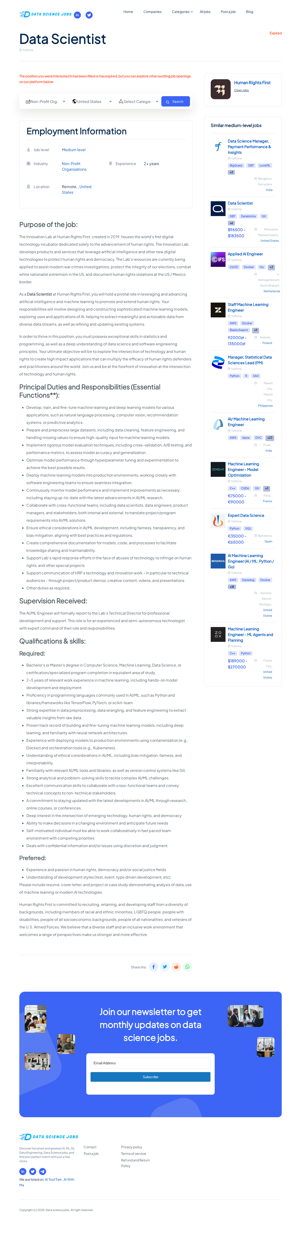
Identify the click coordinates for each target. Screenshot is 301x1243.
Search (177, 101)
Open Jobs (241, 90)
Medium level (74, 149)
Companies (152, 11)
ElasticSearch (239, 330)
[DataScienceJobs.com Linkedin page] (77, 15)
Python (234, 376)
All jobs (205, 11)
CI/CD (234, 267)
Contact (90, 1147)
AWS (233, 323)
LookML (265, 165)
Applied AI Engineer (245, 253)
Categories (181, 11)
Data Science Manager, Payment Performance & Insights (249, 146)
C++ (232, 488)
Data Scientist (240, 203)
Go (262, 267)
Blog (249, 11)
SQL (248, 528)
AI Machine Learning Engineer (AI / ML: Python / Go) (251, 561)
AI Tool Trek (53, 1179)
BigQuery (236, 165)
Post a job (228, 11)
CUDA (245, 488)
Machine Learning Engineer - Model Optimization (243, 469)
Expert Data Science (246, 515)
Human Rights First (252, 82)
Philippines (265, 405)
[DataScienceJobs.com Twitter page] (89, 15)
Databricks (248, 216)
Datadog (248, 580)
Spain (268, 541)
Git (264, 216)
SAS (256, 376)
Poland (267, 343)
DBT (251, 165)
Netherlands (272, 291)
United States (270, 240)
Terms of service (133, 1153)
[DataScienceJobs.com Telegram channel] (42, 1171)
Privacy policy (131, 1147)
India (269, 190)
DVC (258, 437)
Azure (246, 437)
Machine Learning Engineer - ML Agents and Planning (250, 634)
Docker (249, 267)
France (267, 501)
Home (128, 11)
